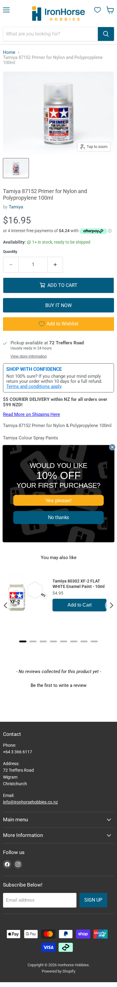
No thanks (58, 517)
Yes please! (58, 500)
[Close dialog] (112, 447)
